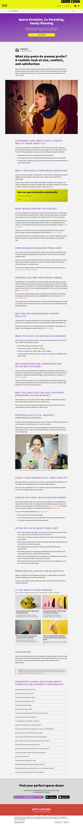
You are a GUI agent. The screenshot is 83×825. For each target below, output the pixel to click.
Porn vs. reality (48, 328)
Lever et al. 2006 (56, 232)
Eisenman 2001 (55, 508)
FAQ (47, 815)
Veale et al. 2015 (23, 290)
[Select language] (75, 6)
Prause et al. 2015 (53, 506)
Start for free (33, 797)
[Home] (4, 5)
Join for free (45, 34)
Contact (41, 815)
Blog (36, 815)
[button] (41, 689)
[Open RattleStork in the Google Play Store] (65, 1)
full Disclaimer (40, 673)
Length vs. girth (43, 511)
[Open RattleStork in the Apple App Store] (75, 1)
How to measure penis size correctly (26, 270)
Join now (41, 199)
